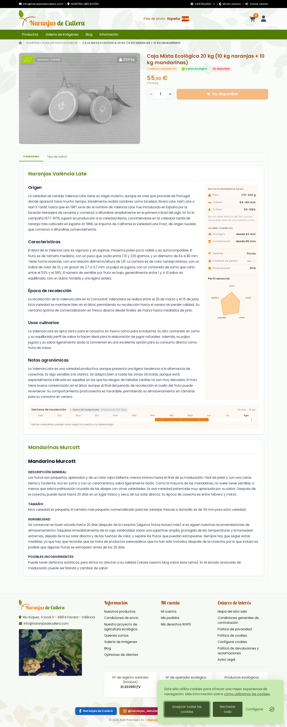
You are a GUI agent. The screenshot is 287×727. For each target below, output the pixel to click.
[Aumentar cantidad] (170, 94)
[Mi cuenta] (263, 19)
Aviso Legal (226, 659)
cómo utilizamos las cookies (247, 694)
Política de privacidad (235, 629)
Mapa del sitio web (232, 611)
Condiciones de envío (121, 618)
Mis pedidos (170, 618)
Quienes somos (116, 635)
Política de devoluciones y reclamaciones (238, 650)
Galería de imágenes (62, 34)
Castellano (203, 4)
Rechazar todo (228, 709)
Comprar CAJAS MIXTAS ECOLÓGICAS (52, 43)
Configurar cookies (232, 642)
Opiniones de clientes (121, 654)
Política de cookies (232, 635)
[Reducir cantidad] (151, 94)
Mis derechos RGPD (176, 624)
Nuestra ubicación (84, 4)
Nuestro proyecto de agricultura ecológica (120, 626)
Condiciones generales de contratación (238, 620)
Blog (89, 34)
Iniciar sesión (259, 4)
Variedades (31, 156)
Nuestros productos (120, 611)
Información (109, 34)
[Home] (20, 43)
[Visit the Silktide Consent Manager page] (272, 709)
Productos (30, 34)
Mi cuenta (168, 611)
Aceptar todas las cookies (187, 709)
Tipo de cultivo (57, 157)
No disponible (225, 93)
